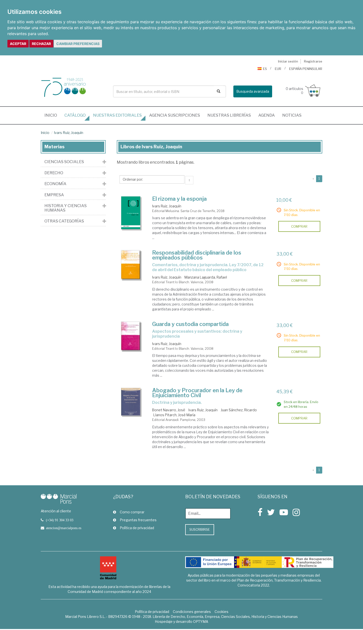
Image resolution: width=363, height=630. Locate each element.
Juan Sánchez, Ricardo (239, 410)
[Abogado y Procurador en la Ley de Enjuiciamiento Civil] (131, 402)
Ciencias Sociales (64, 162)
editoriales (117, 115)
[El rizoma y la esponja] (131, 212)
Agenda (266, 115)
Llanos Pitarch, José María (174, 415)
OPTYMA (200, 621)
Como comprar (132, 512)
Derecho (53, 173)
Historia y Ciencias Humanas (65, 208)
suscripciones (174, 115)
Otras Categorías (64, 221)
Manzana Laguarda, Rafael (205, 277)
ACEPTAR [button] (18, 44)
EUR (278, 69)
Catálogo (75, 115)
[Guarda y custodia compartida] (131, 336)
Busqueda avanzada (252, 91)
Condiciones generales (192, 611)
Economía (55, 184)
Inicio (52, 115)
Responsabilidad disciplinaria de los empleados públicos (196, 255)
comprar (299, 226)
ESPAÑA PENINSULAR (305, 69)
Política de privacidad (137, 528)
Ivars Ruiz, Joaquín (68, 132)
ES (265, 69)
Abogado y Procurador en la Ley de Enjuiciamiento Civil (197, 392)
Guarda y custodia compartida (190, 324)
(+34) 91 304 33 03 (59, 520)
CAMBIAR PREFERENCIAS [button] (78, 44)
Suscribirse (199, 529)
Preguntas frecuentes (138, 520)
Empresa (54, 195)
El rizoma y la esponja (179, 199)
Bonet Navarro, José (168, 410)
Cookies (221, 611)
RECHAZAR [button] (41, 44)
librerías (229, 115)
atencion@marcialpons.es (63, 528)
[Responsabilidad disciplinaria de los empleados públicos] (131, 264)
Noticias (292, 115)
